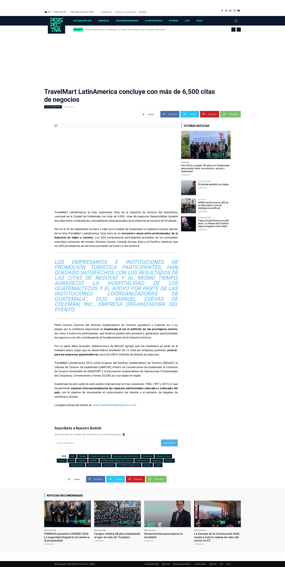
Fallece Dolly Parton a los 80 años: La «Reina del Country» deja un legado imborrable (125, 29)
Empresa (185, 162)
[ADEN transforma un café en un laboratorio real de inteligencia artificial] (188, 205)
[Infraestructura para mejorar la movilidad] (167, 514)
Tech (228, 564)
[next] (239, 30)
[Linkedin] (230, 11)
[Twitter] (235, 11)
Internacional (142, 461)
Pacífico (169, 461)
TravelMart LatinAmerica (129, 465)
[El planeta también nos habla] (188, 187)
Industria (82, 461)
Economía (147, 456)
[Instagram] (226, 11)
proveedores (93, 465)
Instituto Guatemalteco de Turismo (116, 461)
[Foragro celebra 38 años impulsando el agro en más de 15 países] (117, 514)
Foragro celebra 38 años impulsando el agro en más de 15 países (117, 535)
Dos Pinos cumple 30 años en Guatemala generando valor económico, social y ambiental (205, 168)
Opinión (213, 564)
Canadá (82, 456)
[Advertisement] (142, 58)
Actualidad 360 (204, 181)
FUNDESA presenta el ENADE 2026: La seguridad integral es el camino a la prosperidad (67, 537)
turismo (147, 465)
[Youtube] (239, 11)
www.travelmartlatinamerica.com (114, 405)
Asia (73, 456)
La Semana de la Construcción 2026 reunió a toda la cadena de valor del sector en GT (216, 537)
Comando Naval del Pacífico (126, 456)
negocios (157, 461)
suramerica (109, 465)
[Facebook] (222, 11)
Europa (62, 461)
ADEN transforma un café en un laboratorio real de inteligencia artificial (213, 205)
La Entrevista (200, 564)
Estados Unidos (163, 456)
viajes (158, 465)
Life (221, 564)
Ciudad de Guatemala (99, 456)
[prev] (233, 30)
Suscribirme (169, 443)
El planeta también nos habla (213, 184)
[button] (236, 21)
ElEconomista (53, 107)
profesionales (77, 465)
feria (71, 461)
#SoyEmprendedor (182, 564)
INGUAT (93, 461)
